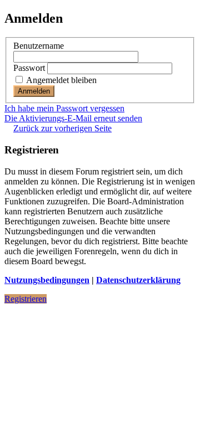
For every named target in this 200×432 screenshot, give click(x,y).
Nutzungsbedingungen (46, 280)
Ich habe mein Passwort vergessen (64, 108)
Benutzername (38, 45)
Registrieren (25, 299)
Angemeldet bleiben (60, 80)
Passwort (29, 68)
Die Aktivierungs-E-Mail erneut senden (73, 118)
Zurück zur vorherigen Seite (62, 128)
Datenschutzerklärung (138, 280)
